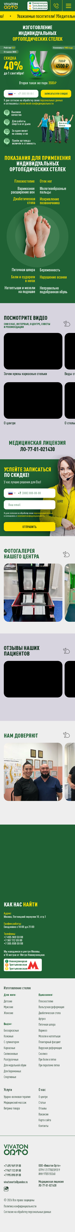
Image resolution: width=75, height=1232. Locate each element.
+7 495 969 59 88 (13, 937)
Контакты (43, 1126)
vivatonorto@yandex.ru (16, 1182)
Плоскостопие (46, 1001)
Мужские (8, 1007)
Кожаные (8, 1036)
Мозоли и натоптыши (49, 1036)
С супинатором (11, 1042)
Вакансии (43, 1114)
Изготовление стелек (17, 988)
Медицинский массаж (15, 1102)
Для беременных (12, 1071)
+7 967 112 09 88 (13, 940)
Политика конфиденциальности (20, 1206)
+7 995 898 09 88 (13, 943)
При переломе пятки (49, 1065)
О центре (43, 1097)
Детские (8, 1001)
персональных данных (51, 100)
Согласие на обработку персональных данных (27, 1212)
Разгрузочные (11, 1059)
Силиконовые (11, 1053)
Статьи (42, 1102)
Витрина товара (12, 1108)
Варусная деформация (50, 1048)
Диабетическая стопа (50, 1013)
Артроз (42, 1018)
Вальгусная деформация (51, 1007)
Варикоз (43, 1030)
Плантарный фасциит (50, 1042)
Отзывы (43, 1108)
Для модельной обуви (15, 1065)
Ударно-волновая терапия (17, 1097)
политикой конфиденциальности (37, 103)
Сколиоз (43, 1053)
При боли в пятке (47, 1059)
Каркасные (9, 1048)
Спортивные (10, 1077)
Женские (8, 1013)
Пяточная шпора (47, 1024)
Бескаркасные (11, 1030)
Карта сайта (45, 1120)
